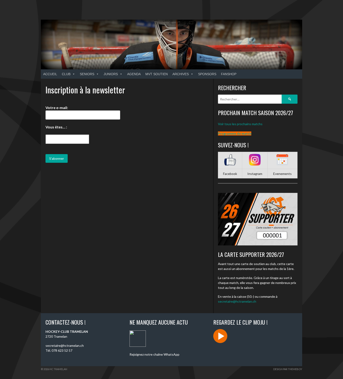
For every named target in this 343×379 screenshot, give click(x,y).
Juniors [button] (111, 74)
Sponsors (207, 74)
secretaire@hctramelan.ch (237, 301)
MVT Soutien (156, 74)
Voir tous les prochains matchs (240, 124)
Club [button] (66, 74)
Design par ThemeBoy (287, 369)
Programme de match (234, 133)
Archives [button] (180, 74)
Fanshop (228, 74)
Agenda (134, 74)
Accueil (50, 74)
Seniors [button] (87, 74)
